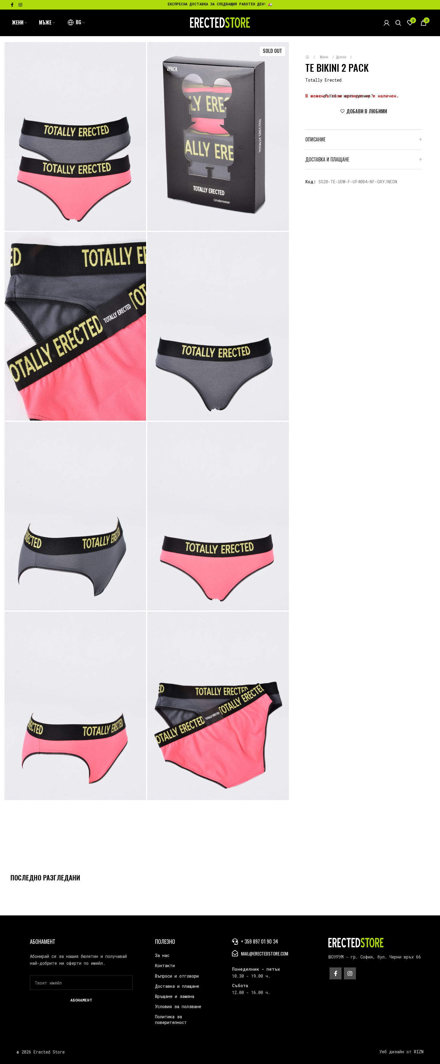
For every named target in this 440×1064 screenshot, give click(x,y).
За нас (162, 955)
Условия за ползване (178, 1006)
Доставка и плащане (177, 986)
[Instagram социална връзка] (20, 5)
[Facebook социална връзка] (12, 5)
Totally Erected (323, 80)
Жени (325, 56)
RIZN (419, 1051)
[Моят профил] (386, 23)
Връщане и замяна (174, 996)
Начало (311, 54)
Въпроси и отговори (177, 976)
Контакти (165, 965)
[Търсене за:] (398, 23)
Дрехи (342, 56)
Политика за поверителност (171, 1019)
